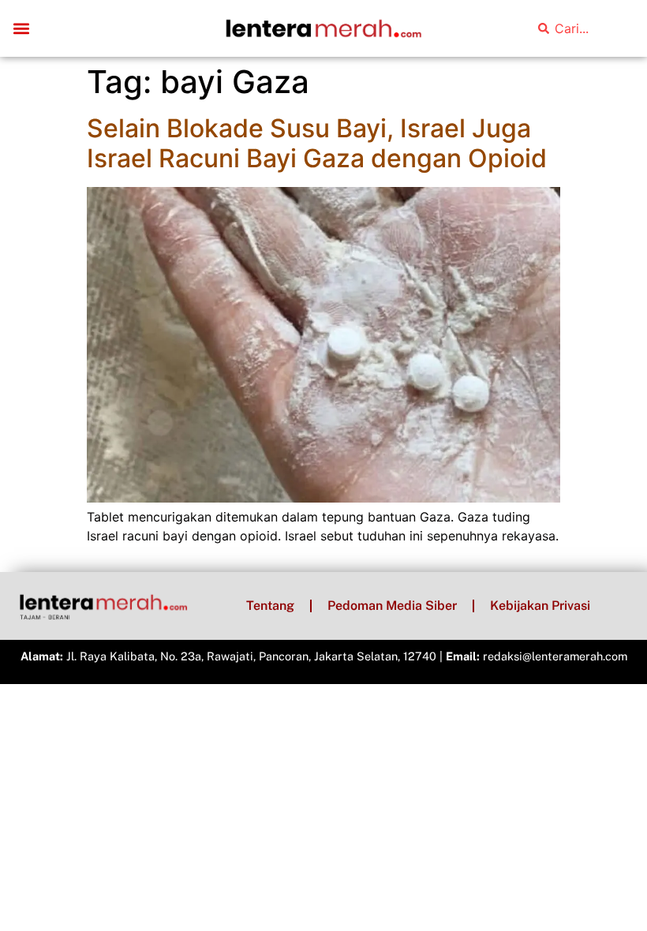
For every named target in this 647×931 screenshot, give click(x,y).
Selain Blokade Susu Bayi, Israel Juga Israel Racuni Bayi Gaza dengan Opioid (317, 143)
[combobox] (582, 28)
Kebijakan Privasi (540, 605)
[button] (21, 29)
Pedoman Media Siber (392, 605)
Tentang (270, 605)
